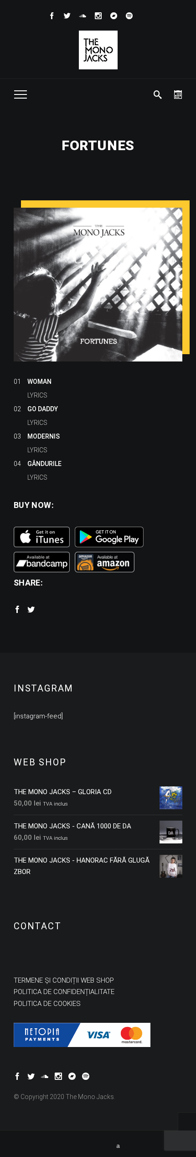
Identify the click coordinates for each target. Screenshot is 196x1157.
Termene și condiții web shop (64, 980)
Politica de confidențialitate (64, 992)
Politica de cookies (47, 1004)
